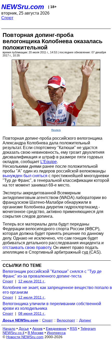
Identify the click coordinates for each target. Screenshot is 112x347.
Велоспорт (66, 320)
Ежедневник (56, 328)
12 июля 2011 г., (32, 281)
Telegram (88, 328)
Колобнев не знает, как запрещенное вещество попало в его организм (57, 289)
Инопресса (56, 333)
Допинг (85, 320)
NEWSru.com (22, 7)
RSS (73, 328)
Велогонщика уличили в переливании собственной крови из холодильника (52, 306)
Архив (37, 328)
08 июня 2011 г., (32, 313)
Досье (24, 328)
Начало (9, 328)
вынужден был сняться (25, 176)
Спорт (7, 18)
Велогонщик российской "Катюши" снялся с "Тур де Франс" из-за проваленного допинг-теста (52, 273)
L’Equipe (48, 161)
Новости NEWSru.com (24, 337)
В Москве (35, 333)
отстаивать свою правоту (27, 247)
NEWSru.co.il (13, 333)
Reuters (56, 129)
